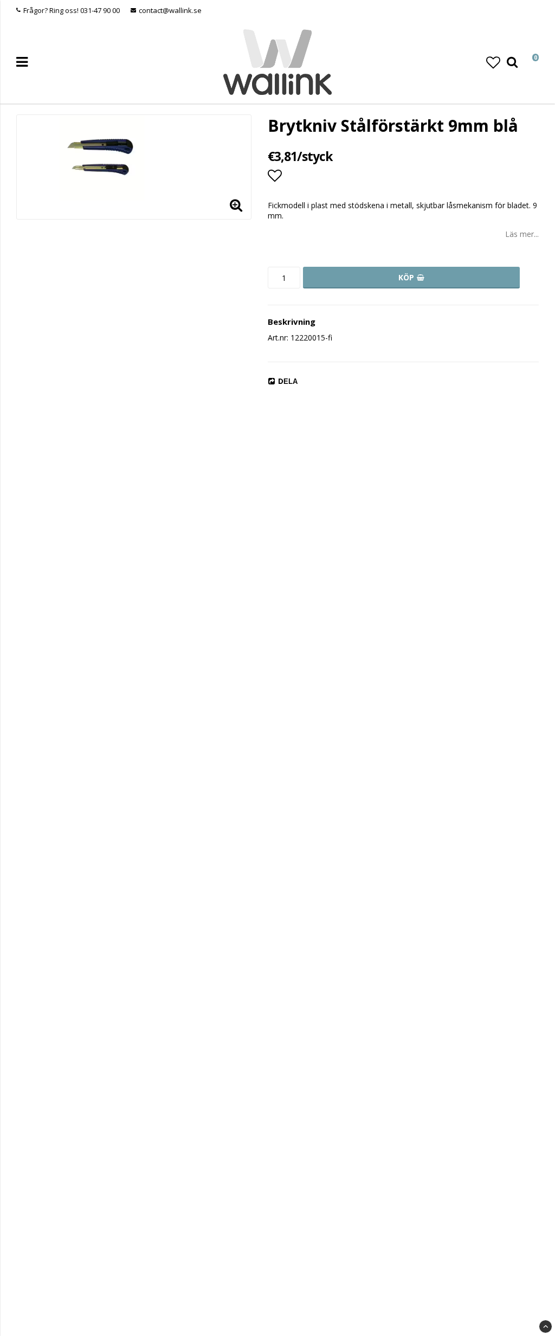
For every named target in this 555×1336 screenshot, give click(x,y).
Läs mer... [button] (522, 234)
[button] (493, 62)
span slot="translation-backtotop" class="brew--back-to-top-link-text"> (545, 1326)
